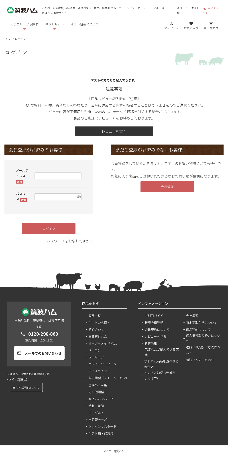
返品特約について (198, 329)
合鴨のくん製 (97, 385)
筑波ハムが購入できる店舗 (162, 352)
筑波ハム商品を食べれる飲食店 (161, 364)
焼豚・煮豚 (96, 405)
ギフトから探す (99, 322)
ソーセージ (96, 357)
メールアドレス (22, 176)
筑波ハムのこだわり (200, 360)
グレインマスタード (102, 426)
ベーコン (94, 350)
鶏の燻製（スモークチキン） (107, 378)
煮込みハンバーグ (100, 399)
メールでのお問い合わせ (39, 353)
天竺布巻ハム (97, 336)
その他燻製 (96, 392)
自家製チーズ (97, 419)
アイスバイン (97, 371)
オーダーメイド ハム (102, 343)
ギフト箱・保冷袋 (100, 433)
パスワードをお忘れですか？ (70, 241)
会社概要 (192, 315)
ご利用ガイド (154, 315)
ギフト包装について (85, 24)
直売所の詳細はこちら (25, 387)
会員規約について (157, 329)
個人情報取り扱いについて (203, 338)
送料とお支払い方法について (203, 350)
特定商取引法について (201, 322)
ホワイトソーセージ (102, 364)
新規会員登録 (154, 322)
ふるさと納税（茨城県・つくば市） (161, 375)
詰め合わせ (96, 329)
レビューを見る (155, 336)
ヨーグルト (96, 412)
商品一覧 (94, 315)
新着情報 (151, 343)
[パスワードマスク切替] (78, 197)
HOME (8, 39)
